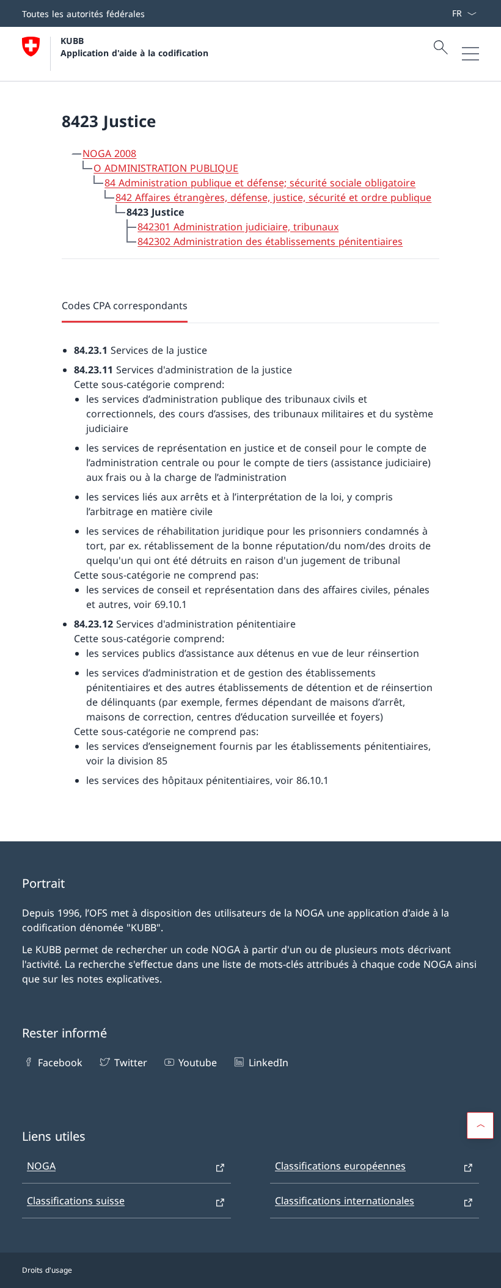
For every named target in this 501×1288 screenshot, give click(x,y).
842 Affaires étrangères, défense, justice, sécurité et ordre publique (273, 197)
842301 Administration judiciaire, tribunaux (237, 226)
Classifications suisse (76, 1200)
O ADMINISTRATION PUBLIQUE (165, 168)
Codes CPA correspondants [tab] (125, 305)
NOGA (41, 1166)
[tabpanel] (250, 555)
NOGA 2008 (109, 153)
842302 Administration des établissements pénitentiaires (270, 241)
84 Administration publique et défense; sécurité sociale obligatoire (259, 182)
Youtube (197, 1062)
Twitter (130, 1062)
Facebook (60, 1062)
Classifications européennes (340, 1166)
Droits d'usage (47, 1270)
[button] (480, 1125)
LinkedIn (268, 1062)
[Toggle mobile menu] (470, 54)
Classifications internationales (344, 1200)
